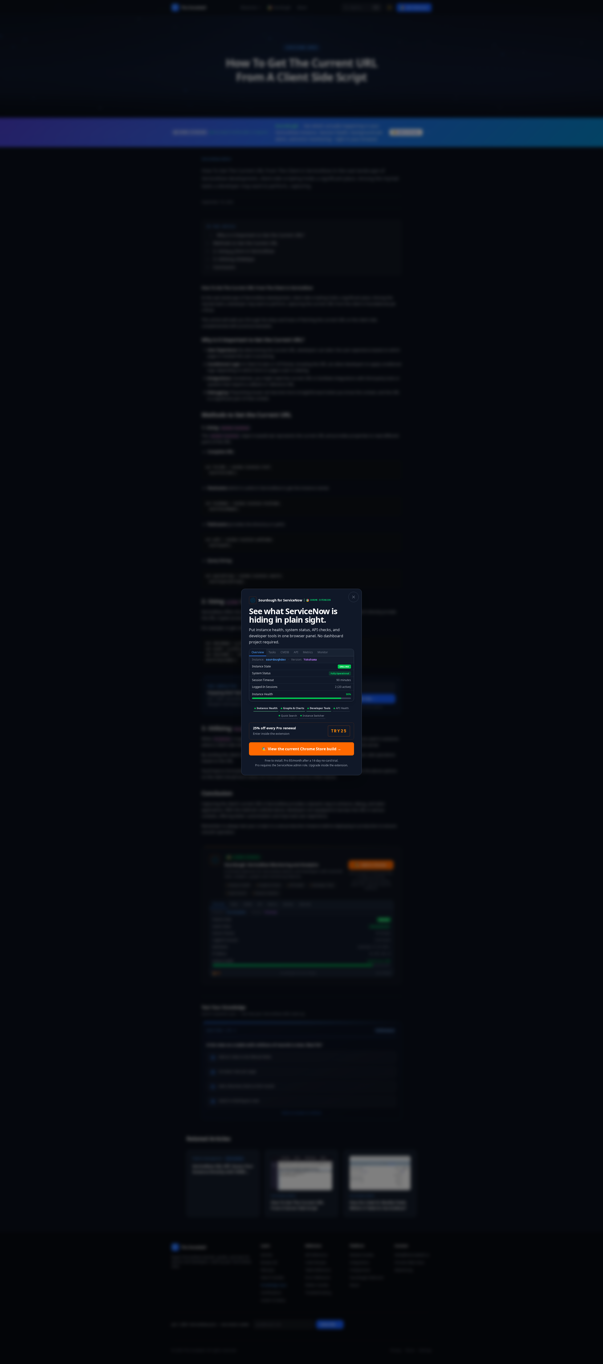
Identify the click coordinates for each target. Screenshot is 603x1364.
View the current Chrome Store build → (304, 748)
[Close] (353, 597)
